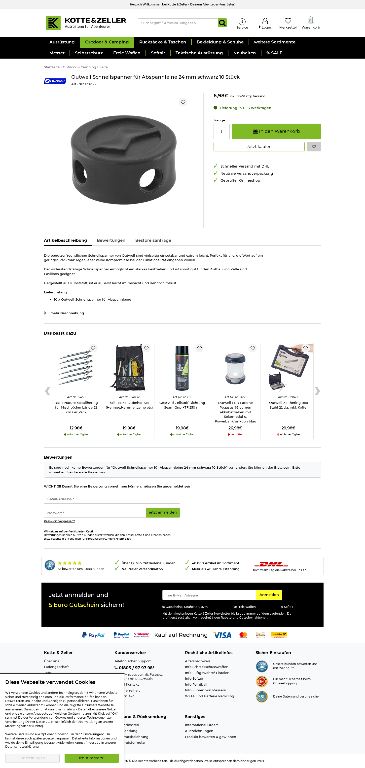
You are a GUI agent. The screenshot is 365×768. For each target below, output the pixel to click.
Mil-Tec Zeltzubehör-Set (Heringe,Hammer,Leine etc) (129, 405)
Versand (259, 96)
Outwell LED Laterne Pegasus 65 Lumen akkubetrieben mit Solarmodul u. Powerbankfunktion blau (235, 412)
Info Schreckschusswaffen (206, 667)
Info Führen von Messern (205, 690)
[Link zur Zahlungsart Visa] (222, 635)
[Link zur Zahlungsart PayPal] (93, 635)
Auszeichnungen (199, 731)
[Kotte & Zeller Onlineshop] (85, 23)
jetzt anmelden (163, 512)
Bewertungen (111, 240)
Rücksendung (126, 731)
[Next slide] (317, 391)
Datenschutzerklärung (22, 746)
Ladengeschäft (56, 667)
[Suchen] (222, 22)
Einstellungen (32, 758)
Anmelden (270, 594)
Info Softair (194, 678)
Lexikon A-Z (124, 696)
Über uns (51, 661)
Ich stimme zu (92, 758)
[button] (62, 42)
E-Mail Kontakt (126, 684)
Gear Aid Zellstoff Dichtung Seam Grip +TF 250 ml (182, 405)
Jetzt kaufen (259, 146)
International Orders (202, 725)
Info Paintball (196, 684)
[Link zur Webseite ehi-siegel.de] (262, 681)
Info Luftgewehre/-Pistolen (207, 673)
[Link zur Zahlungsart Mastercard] (243, 635)
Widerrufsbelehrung (131, 737)
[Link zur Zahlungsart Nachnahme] (279, 635)
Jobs (48, 673)
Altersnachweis (198, 661)
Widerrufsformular (130, 742)
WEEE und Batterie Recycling (209, 696)
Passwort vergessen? (59, 521)
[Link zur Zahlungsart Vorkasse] (260, 635)
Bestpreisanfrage (153, 240)
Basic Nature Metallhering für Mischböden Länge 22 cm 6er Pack (76, 407)
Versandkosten (126, 725)
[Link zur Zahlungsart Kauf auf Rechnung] (181, 635)
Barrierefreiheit (127, 690)
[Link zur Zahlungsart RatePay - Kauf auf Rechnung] (141, 635)
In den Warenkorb (279, 131)
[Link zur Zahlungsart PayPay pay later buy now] (121, 635)
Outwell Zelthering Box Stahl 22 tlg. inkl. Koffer (288, 405)
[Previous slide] (47, 391)
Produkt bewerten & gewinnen (210, 737)
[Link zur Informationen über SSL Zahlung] (262, 696)
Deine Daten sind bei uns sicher (296, 696)
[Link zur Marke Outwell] (55, 81)
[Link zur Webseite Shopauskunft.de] (262, 666)
